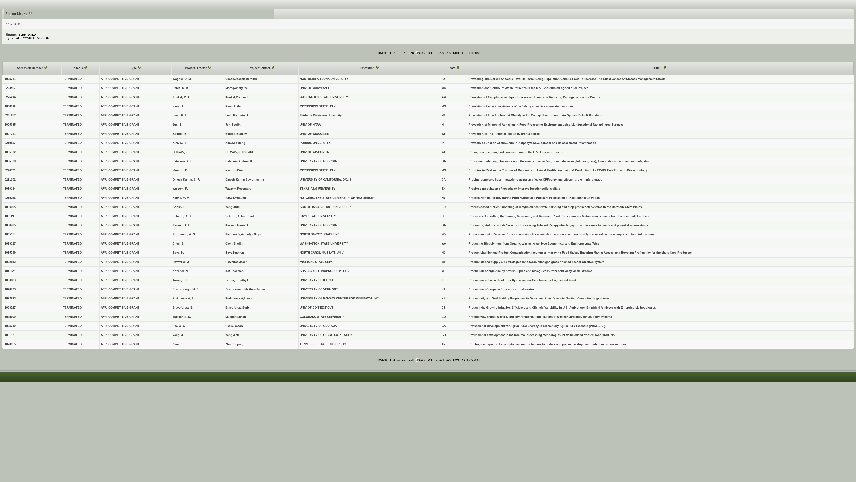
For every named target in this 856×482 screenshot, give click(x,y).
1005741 (10, 79)
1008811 (10, 106)
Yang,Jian (232, 335)
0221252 (10, 179)
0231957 (10, 115)
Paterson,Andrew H (238, 161)
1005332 (10, 152)
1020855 (10, 344)
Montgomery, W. (236, 88)
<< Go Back (13, 23)
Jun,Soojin (233, 124)
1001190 (10, 216)
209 (441, 52)
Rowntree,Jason (236, 262)
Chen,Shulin (234, 243)
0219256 (10, 197)
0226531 (10, 170)
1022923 (10, 298)
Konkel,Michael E (237, 97)
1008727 (10, 307)
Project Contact (260, 68)
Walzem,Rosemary (238, 188)
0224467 (10, 88)
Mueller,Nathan (235, 316)
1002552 (10, 262)
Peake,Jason (234, 326)
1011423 (10, 271)
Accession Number (30, 68)
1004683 (10, 280)
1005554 (10, 234)
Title (657, 68)
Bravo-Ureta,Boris (237, 307)
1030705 (10, 225)
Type (134, 68)
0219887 (10, 143)
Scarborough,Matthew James (245, 289)
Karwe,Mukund (235, 197)
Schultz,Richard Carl (239, 216)
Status (79, 68)
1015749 (10, 252)
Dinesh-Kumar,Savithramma (244, 179)
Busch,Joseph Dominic (241, 79)
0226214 (10, 97)
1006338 (10, 161)
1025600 (10, 316)
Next (456, 52)
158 (411, 52)
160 (422, 52)
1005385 (10, 124)
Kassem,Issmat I (236, 225)
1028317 (10, 243)
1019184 (10, 188)
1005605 (10, 207)
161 (430, 52)
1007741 (10, 133)
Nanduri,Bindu (235, 170)
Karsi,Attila (233, 106)
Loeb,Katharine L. (237, 115)
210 (448, 52)
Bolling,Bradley (236, 133)
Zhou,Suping (234, 344)
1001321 (10, 335)
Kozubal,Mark (234, 271)
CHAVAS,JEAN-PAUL (239, 152)
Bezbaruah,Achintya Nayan (243, 234)
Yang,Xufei (232, 207)
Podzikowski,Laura (238, 298)
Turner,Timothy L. (237, 280)
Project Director (196, 68)
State (452, 68)
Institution (367, 68)
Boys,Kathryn (234, 252)
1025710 (10, 326)
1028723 (10, 289)
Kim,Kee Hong (235, 143)
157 (404, 52)
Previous (382, 52)
